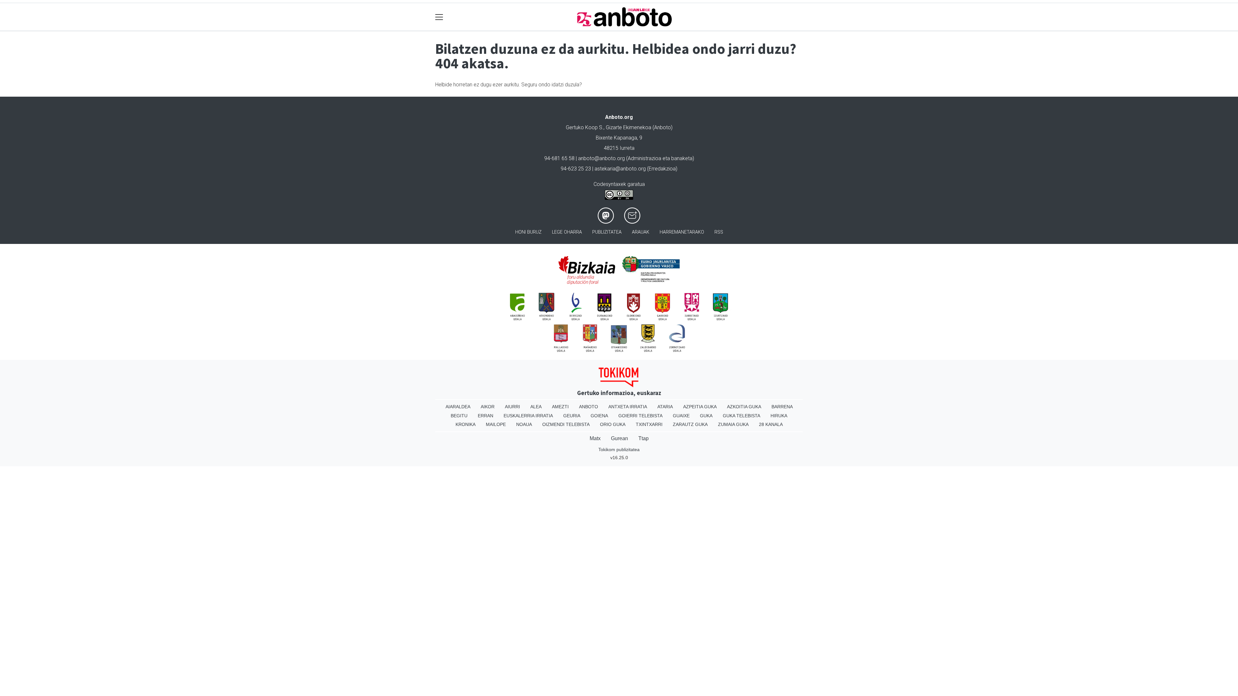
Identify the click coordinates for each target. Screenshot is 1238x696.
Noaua (524, 424)
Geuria (571, 415)
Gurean (619, 438)
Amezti (560, 406)
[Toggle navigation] (439, 17)
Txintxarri (649, 424)
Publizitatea (607, 232)
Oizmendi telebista (566, 424)
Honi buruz (528, 232)
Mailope (496, 424)
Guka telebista (741, 415)
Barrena (782, 406)
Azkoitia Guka (744, 406)
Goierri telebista (640, 415)
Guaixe (681, 415)
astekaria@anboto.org (620, 169)
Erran (485, 415)
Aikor (488, 406)
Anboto (588, 406)
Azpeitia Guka (700, 406)
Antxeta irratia (627, 406)
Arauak (640, 232)
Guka (706, 415)
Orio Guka (612, 424)
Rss (718, 232)
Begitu (459, 415)
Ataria (665, 406)
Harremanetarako (682, 232)
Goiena (599, 415)
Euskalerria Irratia (528, 415)
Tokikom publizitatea (619, 449)
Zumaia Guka (733, 424)
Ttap (643, 438)
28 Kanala (771, 424)
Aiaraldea (458, 406)
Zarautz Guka (690, 424)
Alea (536, 406)
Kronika (466, 424)
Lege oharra (567, 232)
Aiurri (512, 406)
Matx (595, 438)
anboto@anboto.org (601, 158)
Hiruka (779, 415)
